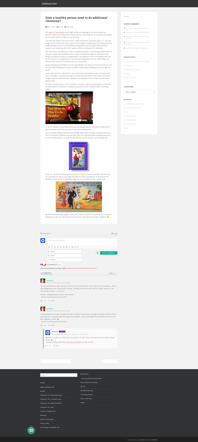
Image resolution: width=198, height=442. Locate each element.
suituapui (129, 32)
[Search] (152, 16)
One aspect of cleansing (53, 32)
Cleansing (70, 27)
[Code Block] (69, 247)
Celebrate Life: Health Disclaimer (51, 403)
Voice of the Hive (129, 124)
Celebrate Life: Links (47, 407)
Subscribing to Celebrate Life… (50, 427)
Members (43, 415)
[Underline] (54, 247)
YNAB (126, 128)
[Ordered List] (60, 247)
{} (75, 247)
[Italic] (52, 247)
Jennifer (50, 280)
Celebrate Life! (49, 3)
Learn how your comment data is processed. (82, 268)
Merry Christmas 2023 (141, 28)
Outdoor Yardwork (130, 78)
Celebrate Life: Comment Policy (50, 399)
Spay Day (127, 74)
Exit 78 (126, 112)
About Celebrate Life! (47, 387)
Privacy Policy (44, 423)
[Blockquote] (66, 247)
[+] (78, 247)
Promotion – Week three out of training (137, 62)
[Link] (72, 247)
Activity (42, 391)
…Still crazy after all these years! (134, 104)
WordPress (154, 440)
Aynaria (60, 27)
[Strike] (57, 247)
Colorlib (141, 440)
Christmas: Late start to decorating (137, 37)
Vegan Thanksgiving (140, 48)
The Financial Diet (130, 120)
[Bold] (49, 247)
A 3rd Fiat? (63, 297)
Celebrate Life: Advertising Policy (51, 395)
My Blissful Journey (130, 116)
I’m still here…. (128, 66)
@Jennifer (48, 337)
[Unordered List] (63, 247)
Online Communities (47, 419)
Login (115, 233)
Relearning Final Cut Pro (132, 70)
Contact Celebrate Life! (47, 411)
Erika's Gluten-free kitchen (132, 108)
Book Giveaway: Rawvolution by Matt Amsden (77, 342)
